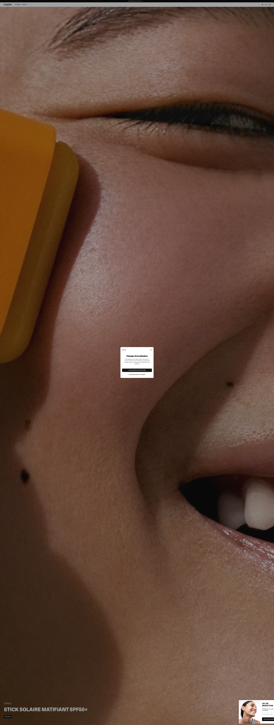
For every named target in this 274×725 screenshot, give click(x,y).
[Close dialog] (271, 702)
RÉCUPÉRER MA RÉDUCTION (262, 719)
